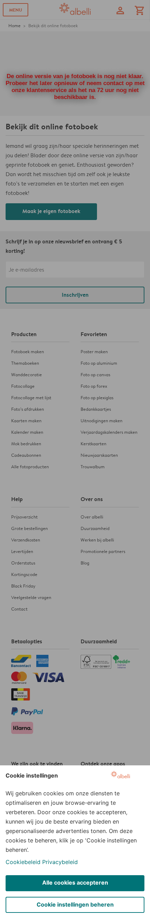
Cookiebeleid (23, 861)
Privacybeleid (60, 861)
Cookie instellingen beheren (75, 904)
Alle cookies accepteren (75, 882)
